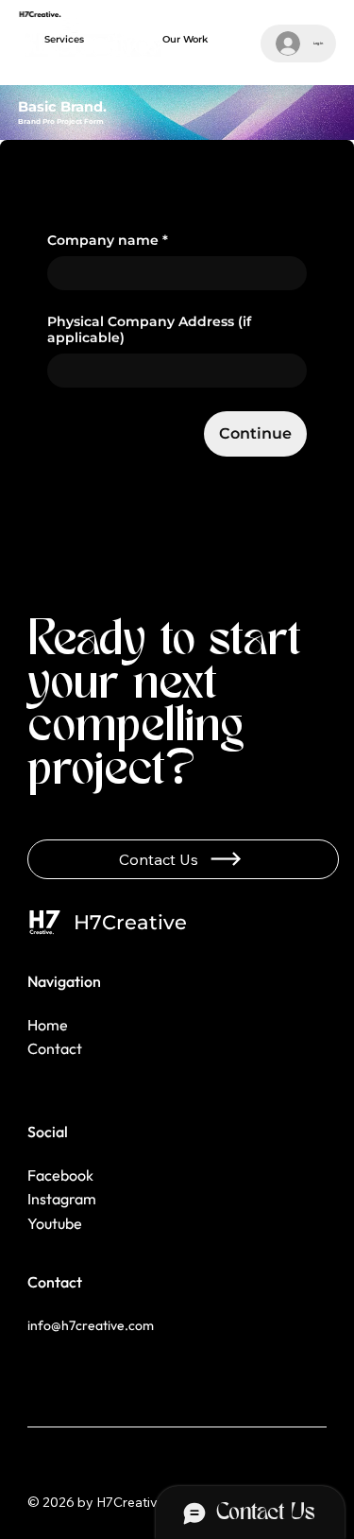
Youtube (54, 1223)
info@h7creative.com (90, 1325)
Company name (107, 241)
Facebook (60, 1175)
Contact (54, 1048)
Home (49, 1024)
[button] (64, 39)
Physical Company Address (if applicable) (149, 330)
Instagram (61, 1198)
